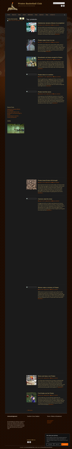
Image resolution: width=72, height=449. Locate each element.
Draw (36, 14)
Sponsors (41, 14)
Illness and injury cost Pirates (46, 376)
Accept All (65, 444)
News (19, 14)
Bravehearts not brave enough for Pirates (50, 57)
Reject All (57, 444)
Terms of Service (50, 420)
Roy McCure (48, 25)
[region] (57, 440)
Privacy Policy (49, 421)
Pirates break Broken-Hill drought (48, 180)
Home (8, 14)
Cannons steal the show (45, 199)
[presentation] (21, 18)
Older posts (29, 410)
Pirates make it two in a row (46, 40)
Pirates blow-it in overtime (45, 74)
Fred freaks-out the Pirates (46, 393)
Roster (24, 14)
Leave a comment (55, 25)
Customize (50, 444)
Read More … (58, 34)
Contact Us (52, 14)
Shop (47, 14)
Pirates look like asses (44, 92)
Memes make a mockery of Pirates (48, 287)
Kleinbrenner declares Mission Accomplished (51, 23)
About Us (14, 14)
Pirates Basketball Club (30, 3)
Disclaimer (49, 422)
